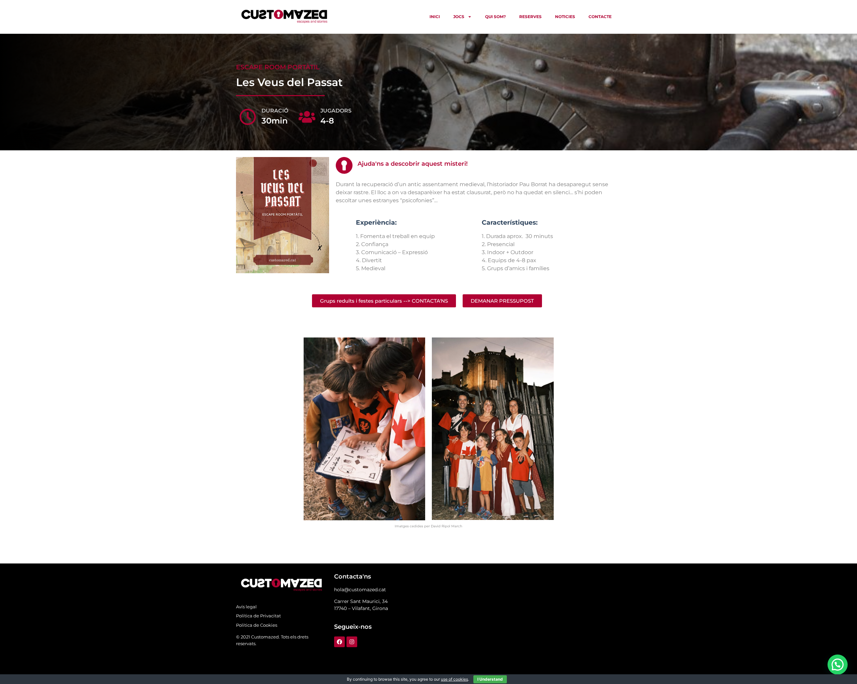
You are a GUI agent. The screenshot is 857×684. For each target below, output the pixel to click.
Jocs (458, 16)
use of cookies (454, 679)
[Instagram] (351, 641)
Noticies (565, 16)
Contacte (600, 16)
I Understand (490, 679)
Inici (435, 16)
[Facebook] (339, 641)
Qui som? (495, 16)
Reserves (530, 16)
